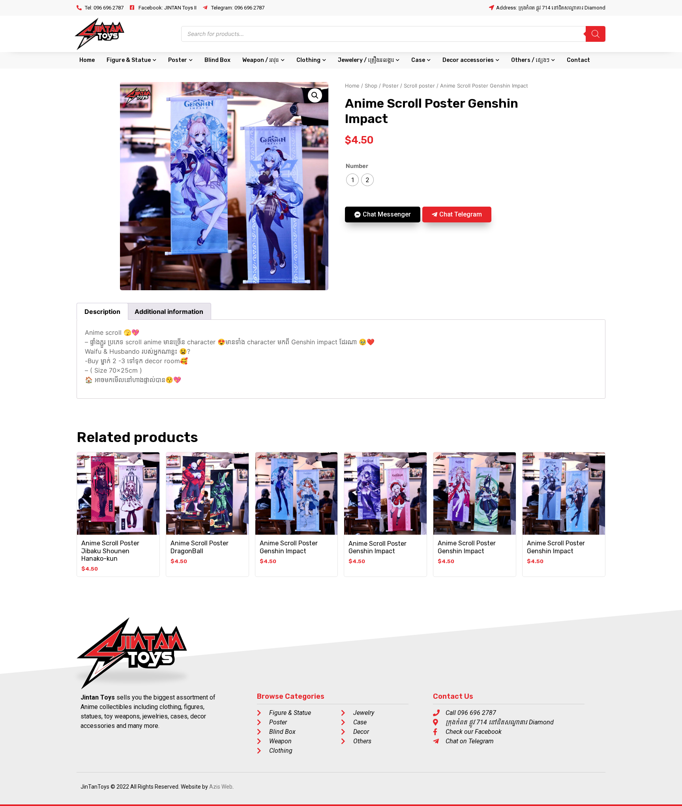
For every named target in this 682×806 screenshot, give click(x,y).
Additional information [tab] (169, 311)
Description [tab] (102, 311)
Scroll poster (419, 85)
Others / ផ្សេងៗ (530, 60)
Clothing (308, 60)
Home (87, 60)
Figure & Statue (129, 60)
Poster (177, 60)
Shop (371, 85)
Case (418, 60)
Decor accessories (468, 60)
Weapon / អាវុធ (260, 60)
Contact (578, 60)
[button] (315, 95)
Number (357, 166)
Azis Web (220, 787)
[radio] (352, 180)
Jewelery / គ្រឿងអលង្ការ (366, 60)
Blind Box (217, 60)
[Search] (595, 34)
